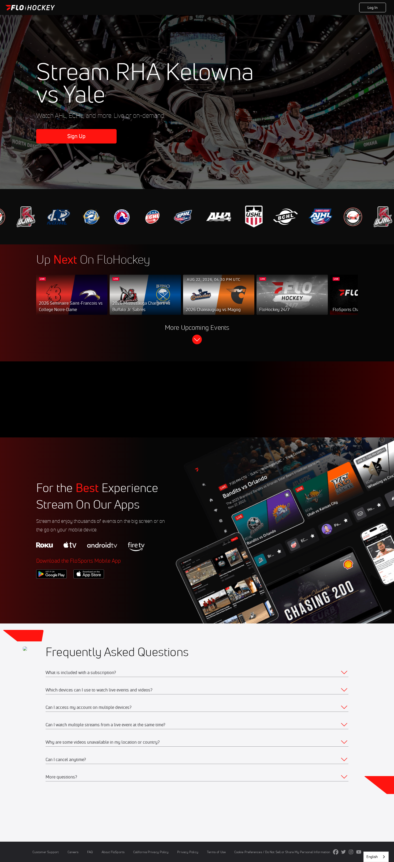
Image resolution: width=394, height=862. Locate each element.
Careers (73, 852)
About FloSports (113, 852)
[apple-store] (88, 587)
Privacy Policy (187, 852)
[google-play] (51, 587)
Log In (372, 7)
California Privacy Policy (151, 852)
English (372, 857)
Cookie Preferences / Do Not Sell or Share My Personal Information (282, 852)
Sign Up (76, 136)
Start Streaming (71, 300)
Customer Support (45, 852)
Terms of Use (216, 852)
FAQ (90, 852)
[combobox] (376, 857)
